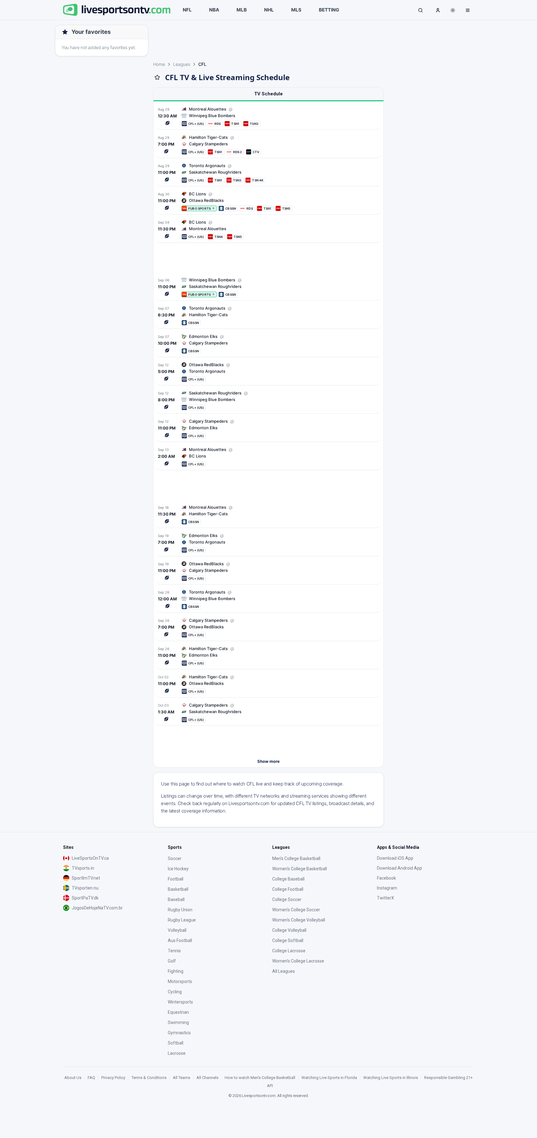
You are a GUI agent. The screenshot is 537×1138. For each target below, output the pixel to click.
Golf (172, 960)
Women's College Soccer (296, 909)
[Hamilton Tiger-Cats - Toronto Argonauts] (268, 315)
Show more (268, 761)
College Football (287, 889)
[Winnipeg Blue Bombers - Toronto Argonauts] (268, 599)
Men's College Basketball (296, 858)
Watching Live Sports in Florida (329, 1077)
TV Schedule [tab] (268, 94)
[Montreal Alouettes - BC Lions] (268, 229)
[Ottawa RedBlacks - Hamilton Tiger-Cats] (268, 684)
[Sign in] (438, 10)
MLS (296, 10)
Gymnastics (179, 1032)
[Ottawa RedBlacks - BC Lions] (268, 201)
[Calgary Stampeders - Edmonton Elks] (268, 343)
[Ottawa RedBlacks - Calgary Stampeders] (268, 627)
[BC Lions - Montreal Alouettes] (268, 457)
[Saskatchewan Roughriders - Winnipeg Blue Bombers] (268, 287)
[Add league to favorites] (157, 77)
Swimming (178, 1022)
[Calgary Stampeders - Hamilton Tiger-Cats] (268, 144)
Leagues (181, 64)
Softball (175, 1042)
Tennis (174, 950)
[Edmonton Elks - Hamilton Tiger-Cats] (268, 656)
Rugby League (182, 919)
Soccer (174, 858)
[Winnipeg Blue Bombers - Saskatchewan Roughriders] (268, 400)
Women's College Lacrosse (298, 960)
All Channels (207, 1077)
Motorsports (180, 981)
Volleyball (177, 930)
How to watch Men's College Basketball (260, 1077)
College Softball (287, 940)
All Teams (181, 1077)
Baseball (176, 899)
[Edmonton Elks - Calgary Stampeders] (268, 428)
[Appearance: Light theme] (452, 10)
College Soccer (286, 899)
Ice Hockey (178, 868)
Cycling (175, 991)
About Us (72, 1077)
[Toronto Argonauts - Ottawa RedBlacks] (268, 372)
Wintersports (180, 1001)
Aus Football (180, 940)
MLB (241, 10)
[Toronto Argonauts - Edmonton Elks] (268, 543)
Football (175, 878)
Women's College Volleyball (298, 919)
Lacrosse (177, 1053)
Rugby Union (180, 909)
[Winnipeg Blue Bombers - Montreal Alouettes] (268, 116)
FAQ (91, 1077)
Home (159, 64)
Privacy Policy (113, 1077)
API (270, 1085)
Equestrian (178, 1012)
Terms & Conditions (149, 1077)
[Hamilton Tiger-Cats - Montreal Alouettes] (268, 514)
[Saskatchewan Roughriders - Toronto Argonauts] (268, 173)
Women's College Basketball (299, 868)
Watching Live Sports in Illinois (390, 1077)
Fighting (175, 971)
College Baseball (288, 878)
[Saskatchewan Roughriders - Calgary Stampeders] (268, 712)
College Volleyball (289, 930)
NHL (269, 10)
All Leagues (283, 971)
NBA (214, 10)
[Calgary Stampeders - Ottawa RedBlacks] (268, 571)
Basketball (178, 889)
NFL (187, 10)
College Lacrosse (288, 950)
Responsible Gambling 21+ (448, 1077)
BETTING (329, 10)
